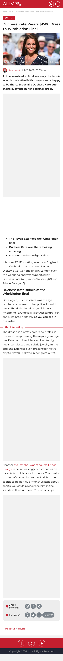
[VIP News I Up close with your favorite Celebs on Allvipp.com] (26, 4)
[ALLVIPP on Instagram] (31, 643)
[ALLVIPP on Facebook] (21, 643)
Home (5, 11)
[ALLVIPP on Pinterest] (42, 643)
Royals (11, 11)
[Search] (51, 4)
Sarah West (14, 70)
